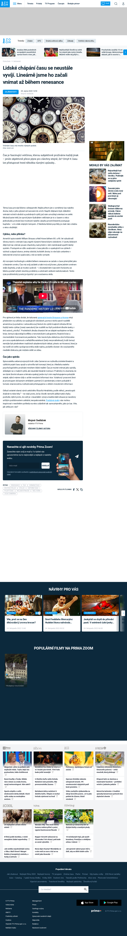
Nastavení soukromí (39, 928)
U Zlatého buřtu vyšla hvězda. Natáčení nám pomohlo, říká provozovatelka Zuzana (46, 781)
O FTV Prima (10, 901)
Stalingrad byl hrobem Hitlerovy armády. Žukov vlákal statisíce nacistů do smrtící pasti (115, 212)
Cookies (8, 920)
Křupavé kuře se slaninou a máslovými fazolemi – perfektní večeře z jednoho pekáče (109, 781)
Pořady (39, 3)
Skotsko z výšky (13, 677)
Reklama (9, 908)
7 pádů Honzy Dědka (32, 878)
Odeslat (45, 466)
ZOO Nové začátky (112, 874)
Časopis (61, 3)
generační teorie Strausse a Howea (53, 317)
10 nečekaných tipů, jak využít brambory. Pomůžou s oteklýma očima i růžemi (78, 839)
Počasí (85, 874)
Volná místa (10, 905)
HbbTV (8, 912)
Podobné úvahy (53, 400)
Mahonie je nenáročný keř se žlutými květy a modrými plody (78, 826)
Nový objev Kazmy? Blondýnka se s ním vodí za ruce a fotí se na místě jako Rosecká (48, 851)
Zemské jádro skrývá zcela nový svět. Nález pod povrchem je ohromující (115, 193)
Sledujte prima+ (73, 3)
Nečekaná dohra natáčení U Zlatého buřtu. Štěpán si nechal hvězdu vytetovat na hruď (47, 794)
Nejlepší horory (43, 874)
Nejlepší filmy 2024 (27, 874)
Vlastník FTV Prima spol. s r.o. (16, 924)
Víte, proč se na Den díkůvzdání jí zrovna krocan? (21, 621)
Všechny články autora (39, 428)
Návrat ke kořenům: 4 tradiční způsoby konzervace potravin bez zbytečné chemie (110, 794)
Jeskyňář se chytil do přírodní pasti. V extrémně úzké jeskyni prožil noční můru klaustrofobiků (99, 621)
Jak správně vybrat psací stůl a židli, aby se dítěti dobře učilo (78, 850)
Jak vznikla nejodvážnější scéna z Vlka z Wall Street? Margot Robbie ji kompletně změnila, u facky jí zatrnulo (17, 853)
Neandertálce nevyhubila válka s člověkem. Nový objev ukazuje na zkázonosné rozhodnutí (116, 230)
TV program (57, 874)
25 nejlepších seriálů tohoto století (15, 826)
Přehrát (11, 674)
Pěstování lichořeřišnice (108, 878)
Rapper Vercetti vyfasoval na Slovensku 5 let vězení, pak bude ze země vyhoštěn (48, 839)
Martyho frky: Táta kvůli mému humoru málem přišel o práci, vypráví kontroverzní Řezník (47, 827)
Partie (78, 874)
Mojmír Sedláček (27, 94)
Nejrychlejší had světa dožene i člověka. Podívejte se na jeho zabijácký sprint (115, 175)
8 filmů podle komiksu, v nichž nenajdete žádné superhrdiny (16, 838)
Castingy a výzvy (38, 908)
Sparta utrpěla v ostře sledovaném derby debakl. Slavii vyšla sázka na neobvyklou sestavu (17, 795)
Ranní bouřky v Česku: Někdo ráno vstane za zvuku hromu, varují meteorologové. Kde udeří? (17, 781)
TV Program (50, 3)
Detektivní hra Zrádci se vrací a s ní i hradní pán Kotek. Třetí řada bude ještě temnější (47, 769)
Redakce (35, 924)
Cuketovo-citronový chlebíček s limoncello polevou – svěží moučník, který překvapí (109, 769)
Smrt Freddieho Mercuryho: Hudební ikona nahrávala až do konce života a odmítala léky (60, 621)
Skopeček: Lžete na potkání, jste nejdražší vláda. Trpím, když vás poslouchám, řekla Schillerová (17, 769)
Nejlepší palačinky (74, 881)
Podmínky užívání (12, 916)
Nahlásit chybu (11, 928)
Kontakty (35, 912)
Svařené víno (58, 878)
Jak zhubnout (12, 874)
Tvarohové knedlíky (57, 881)
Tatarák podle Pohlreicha (76, 878)
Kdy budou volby (96, 874)
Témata (30, 3)
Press (34, 905)
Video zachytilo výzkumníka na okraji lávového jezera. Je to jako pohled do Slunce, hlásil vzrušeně (79, 795)
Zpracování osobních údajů (41, 916)
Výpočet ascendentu (38, 881)
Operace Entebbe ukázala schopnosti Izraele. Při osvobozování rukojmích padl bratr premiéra (77, 783)
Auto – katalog (15, 878)
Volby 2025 (46, 878)
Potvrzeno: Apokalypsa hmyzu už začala (79, 768)
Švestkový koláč (90, 881)
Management (37, 901)
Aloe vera (92, 878)
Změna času (69, 874)
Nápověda (35, 920)
